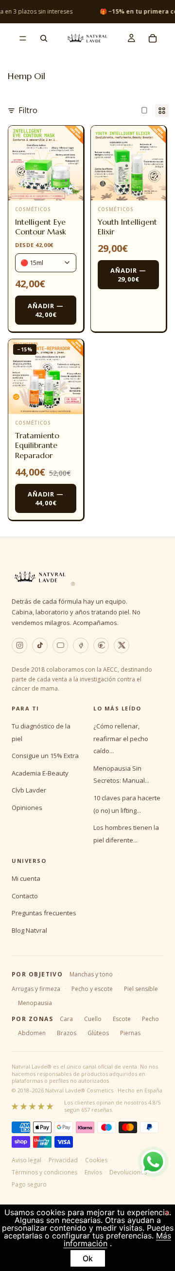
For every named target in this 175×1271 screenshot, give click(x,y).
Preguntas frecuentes (44, 912)
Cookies (96, 1160)
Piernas (130, 1033)
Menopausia (35, 1003)
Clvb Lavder (29, 790)
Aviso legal (26, 1160)
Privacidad (63, 1160)
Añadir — (45, 310)
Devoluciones (128, 1172)
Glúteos (98, 1033)
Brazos (66, 1033)
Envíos (93, 1172)
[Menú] (23, 38)
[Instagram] (19, 645)
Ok (88, 1258)
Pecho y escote (92, 989)
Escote (122, 1019)
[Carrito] (152, 38)
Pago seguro (29, 1184)
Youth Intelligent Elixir (127, 227)
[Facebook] (80, 645)
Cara (66, 1019)
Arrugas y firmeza (36, 989)
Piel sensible (141, 989)
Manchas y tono (91, 974)
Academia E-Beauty (40, 773)
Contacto (25, 895)
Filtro (27, 110)
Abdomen (32, 1033)
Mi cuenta (26, 878)
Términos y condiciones (44, 1172)
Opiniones (27, 807)
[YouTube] (60, 645)
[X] (121, 645)
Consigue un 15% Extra (45, 755)
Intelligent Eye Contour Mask (40, 227)
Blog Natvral (29, 930)
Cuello (93, 1019)
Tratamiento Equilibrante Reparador (37, 445)
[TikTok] (40, 645)
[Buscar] (43, 38)
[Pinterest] (101, 645)
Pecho (150, 1019)
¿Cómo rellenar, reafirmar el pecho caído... (120, 738)
